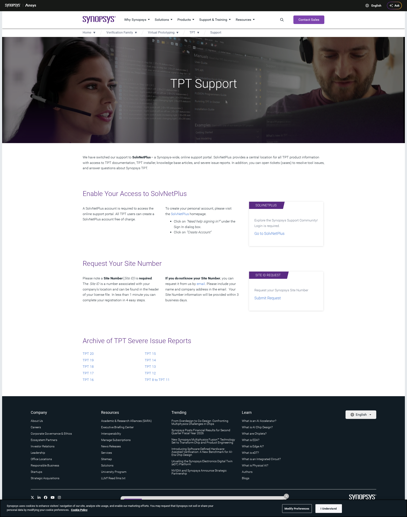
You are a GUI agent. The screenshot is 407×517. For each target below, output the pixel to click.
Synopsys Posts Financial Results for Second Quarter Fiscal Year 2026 (200, 431)
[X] (32, 497)
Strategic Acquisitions (45, 478)
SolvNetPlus (180, 214)
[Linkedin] (39, 497)
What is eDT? (250, 452)
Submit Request (267, 298)
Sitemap (106, 459)
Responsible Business (45, 465)
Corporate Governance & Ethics (51, 433)
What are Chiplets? (254, 433)
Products (184, 20)
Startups (36, 471)
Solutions (162, 20)
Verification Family (119, 32)
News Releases (111, 446)
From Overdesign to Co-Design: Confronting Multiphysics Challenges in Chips (199, 422)
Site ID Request (268, 275)
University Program (113, 471)
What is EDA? (250, 440)
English (376, 5)
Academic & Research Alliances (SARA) (126, 421)
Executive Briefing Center (117, 427)
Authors (247, 471)
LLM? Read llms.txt (113, 478)
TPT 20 (88, 354)
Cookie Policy (79, 509)
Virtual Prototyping (161, 32)
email (201, 284)
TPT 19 (88, 360)
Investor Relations (42, 446)
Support (215, 32)
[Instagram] (59, 497)
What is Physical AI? (255, 465)
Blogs (245, 478)
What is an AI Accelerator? (259, 421)
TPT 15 (150, 354)
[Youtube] (52, 497)
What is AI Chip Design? (257, 427)
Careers (36, 427)
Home (87, 32)
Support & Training (213, 20)
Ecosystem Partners (44, 440)
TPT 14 (150, 360)
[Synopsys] (13, 5)
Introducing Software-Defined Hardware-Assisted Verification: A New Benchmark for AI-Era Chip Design (202, 451)
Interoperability (111, 433)
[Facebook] (45, 497)
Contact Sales (308, 20)
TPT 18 (88, 367)
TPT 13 (150, 367)
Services (106, 452)
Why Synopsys (135, 20)
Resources (243, 20)
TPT (192, 32)
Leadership (38, 452)
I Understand (329, 508)
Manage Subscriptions (116, 440)
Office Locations (41, 459)
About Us (37, 421)
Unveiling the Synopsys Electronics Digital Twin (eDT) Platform (202, 462)
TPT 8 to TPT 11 (157, 380)
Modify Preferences (296, 508)
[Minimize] (286, 496)
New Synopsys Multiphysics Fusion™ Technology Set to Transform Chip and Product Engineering (203, 441)
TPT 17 (88, 373)
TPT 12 (150, 373)
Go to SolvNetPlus (269, 233)
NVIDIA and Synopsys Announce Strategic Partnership (199, 472)
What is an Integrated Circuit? (261, 459)
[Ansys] (30, 5)
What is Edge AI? (253, 446)
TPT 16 (88, 380)
